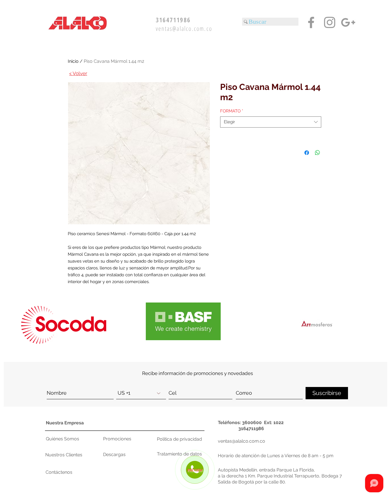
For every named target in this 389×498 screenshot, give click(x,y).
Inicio (73, 61)
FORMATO (231, 111)
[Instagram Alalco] (329, 22)
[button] (317, 324)
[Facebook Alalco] (311, 22)
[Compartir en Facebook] (306, 152)
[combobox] (270, 122)
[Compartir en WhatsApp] (317, 152)
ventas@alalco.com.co (184, 28)
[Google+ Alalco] (348, 22)
